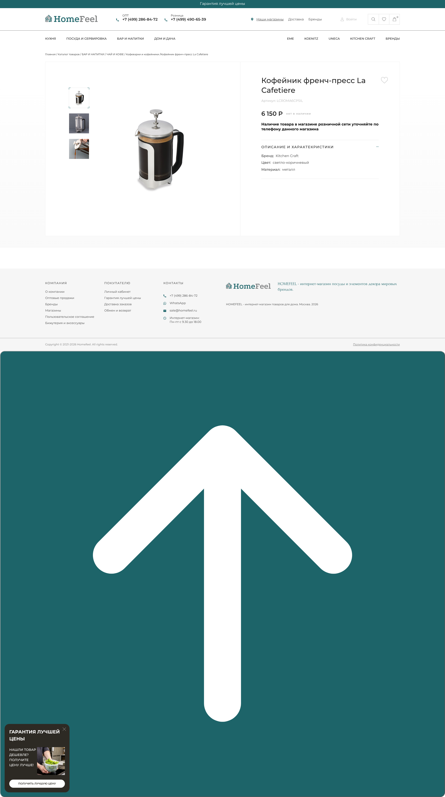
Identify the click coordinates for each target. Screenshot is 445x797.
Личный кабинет (117, 292)
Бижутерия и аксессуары (65, 323)
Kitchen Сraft (362, 39)
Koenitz (311, 39)
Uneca (334, 39)
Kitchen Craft (287, 156)
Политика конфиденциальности (376, 344)
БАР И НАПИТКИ (93, 54)
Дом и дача (164, 39)
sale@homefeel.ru (183, 310)
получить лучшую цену (37, 783)
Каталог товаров (69, 54)
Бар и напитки (130, 39)
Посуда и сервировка (86, 39)
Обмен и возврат (117, 310)
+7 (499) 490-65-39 (188, 19)
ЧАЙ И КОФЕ (115, 54)
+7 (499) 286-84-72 (140, 19)
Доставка (296, 19)
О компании (54, 292)
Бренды (315, 19)
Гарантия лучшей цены (122, 298)
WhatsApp (178, 303)
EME (290, 39)
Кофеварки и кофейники (142, 54)
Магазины (53, 310)
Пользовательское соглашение (69, 317)
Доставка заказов (118, 304)
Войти (351, 19)
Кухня (50, 39)
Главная (50, 54)
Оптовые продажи (59, 298)
